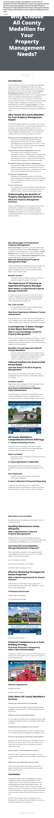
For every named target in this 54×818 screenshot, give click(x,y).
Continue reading (31, 104)
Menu (5, 14)
